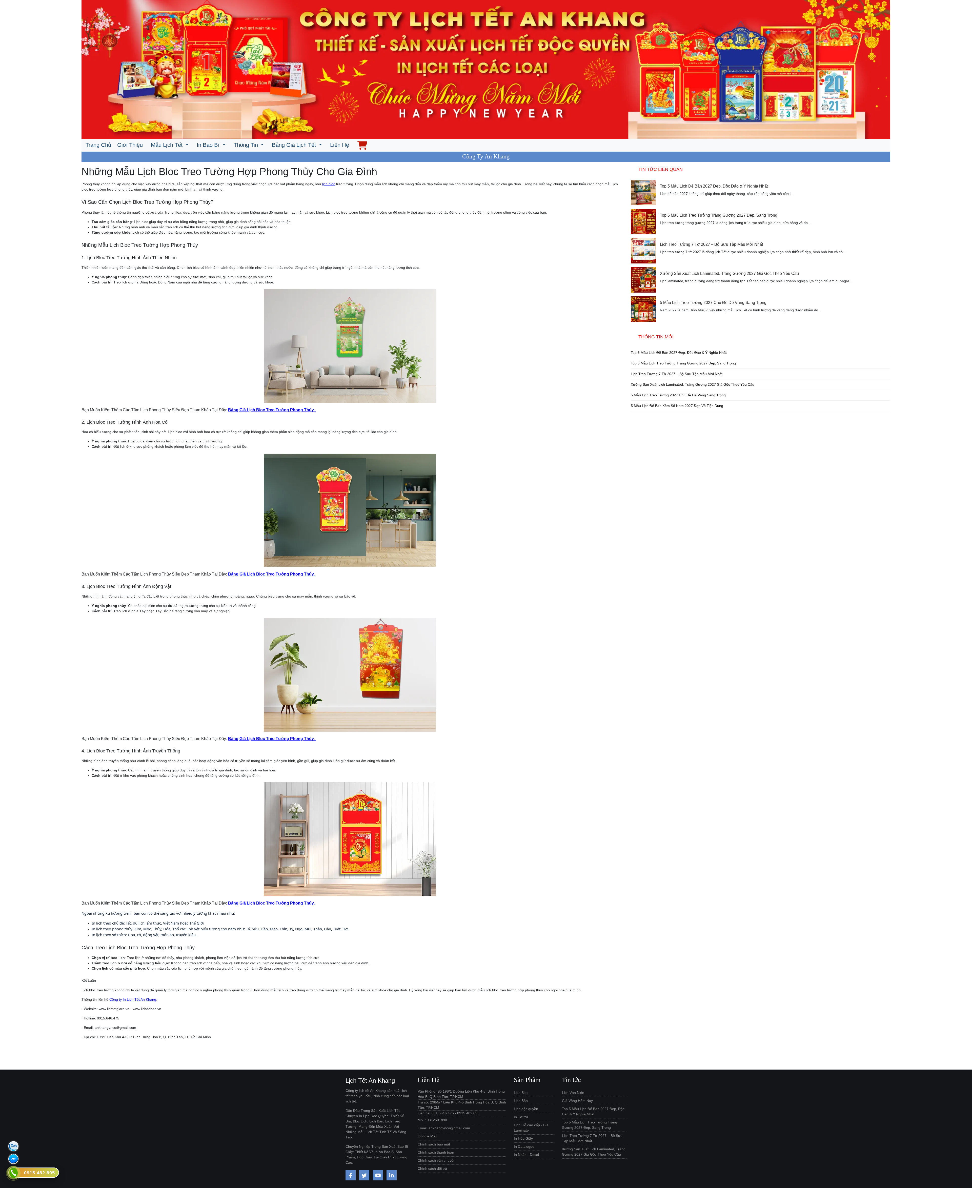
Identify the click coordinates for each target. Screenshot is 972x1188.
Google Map (427, 1136)
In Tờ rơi (521, 1117)
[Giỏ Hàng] (362, 144)
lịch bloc (328, 184)
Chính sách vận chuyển (436, 1160)
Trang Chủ (98, 145)
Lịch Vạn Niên (573, 1093)
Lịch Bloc (521, 1093)
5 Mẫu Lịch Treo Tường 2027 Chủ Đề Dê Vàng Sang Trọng (713, 302)
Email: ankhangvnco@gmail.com (444, 1128)
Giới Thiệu (130, 145)
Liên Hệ (339, 145)
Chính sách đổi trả (432, 1168)
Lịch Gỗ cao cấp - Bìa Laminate (531, 1127)
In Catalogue (524, 1146)
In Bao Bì (209, 145)
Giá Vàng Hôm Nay (577, 1101)
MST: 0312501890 (432, 1120)
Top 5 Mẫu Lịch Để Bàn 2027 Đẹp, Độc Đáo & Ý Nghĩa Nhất (714, 186)
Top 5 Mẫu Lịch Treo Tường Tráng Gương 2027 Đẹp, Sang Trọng (718, 215)
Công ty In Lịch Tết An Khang (132, 999)
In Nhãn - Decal (526, 1155)
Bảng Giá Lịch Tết (294, 145)
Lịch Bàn (521, 1101)
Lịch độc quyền (526, 1109)
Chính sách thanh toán (436, 1152)
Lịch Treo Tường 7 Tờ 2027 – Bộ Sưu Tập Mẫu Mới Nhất (711, 244)
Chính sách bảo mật (434, 1144)
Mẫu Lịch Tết (167, 145)
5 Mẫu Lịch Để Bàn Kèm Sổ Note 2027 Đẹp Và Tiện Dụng (677, 406)
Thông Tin (246, 145)
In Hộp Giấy (523, 1138)
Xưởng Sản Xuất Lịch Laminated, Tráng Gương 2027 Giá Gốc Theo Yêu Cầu (729, 273)
